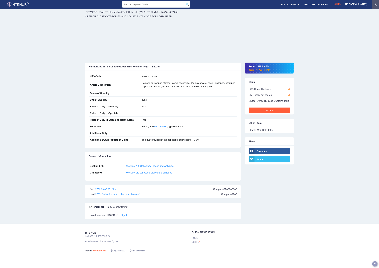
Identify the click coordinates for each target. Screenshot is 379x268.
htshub (20, 4)
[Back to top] (375, 264)
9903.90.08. (160, 126)
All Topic (269, 110)
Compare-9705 (229, 194)
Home (195, 237)
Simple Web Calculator (261, 130)
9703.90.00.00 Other (106, 189)
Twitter (260, 159)
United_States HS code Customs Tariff (269, 100)
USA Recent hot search (261, 89)
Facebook (262, 151)
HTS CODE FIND (289, 4)
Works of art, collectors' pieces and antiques (149, 172)
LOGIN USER (164, 16)
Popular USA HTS (259, 68)
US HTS (337, 4)
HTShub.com (99, 250)
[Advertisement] (189, 40)
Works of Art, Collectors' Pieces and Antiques (150, 166)
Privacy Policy (138, 250)
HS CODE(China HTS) (356, 4)
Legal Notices (118, 250)
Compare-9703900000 (225, 189)
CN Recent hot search (260, 95)
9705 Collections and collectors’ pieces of (117, 194)
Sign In (124, 215)
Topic (252, 82)
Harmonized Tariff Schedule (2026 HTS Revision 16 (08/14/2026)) (143, 12)
